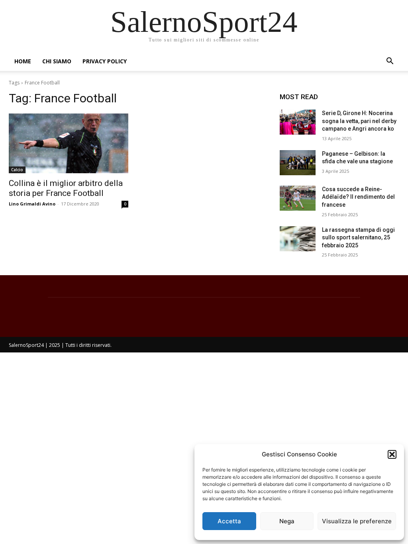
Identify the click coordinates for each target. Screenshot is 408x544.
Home (22, 61)
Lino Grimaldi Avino (32, 204)
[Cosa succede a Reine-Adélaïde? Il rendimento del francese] (298, 198)
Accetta (229, 521)
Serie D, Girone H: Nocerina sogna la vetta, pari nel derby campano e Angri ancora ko (359, 121)
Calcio (17, 169)
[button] (392, 454)
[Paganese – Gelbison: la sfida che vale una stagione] (298, 162)
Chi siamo (56, 61)
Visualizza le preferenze (357, 521)
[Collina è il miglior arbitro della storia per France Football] (68, 143)
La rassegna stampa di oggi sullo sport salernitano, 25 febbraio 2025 (358, 238)
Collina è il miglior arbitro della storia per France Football (66, 188)
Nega (286, 521)
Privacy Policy (104, 61)
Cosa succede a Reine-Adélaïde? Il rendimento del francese (358, 197)
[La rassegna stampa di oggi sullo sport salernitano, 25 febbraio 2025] (298, 238)
